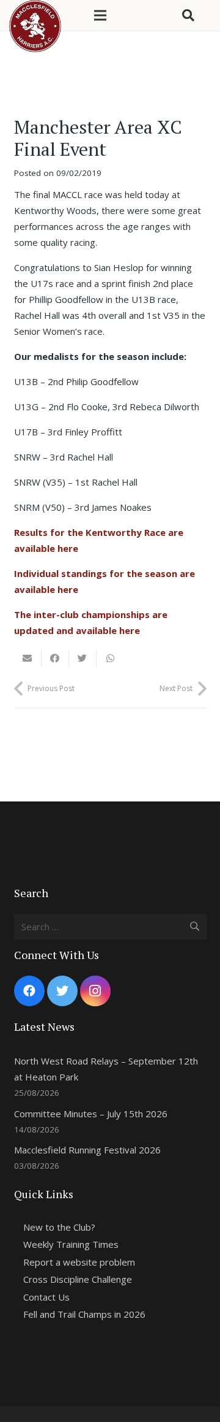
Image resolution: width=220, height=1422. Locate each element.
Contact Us (46, 1297)
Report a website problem (79, 1262)
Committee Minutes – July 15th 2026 (90, 1113)
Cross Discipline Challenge (77, 1279)
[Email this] (28, 658)
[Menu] (100, 15)
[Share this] (55, 658)
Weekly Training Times (71, 1244)
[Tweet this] (83, 658)
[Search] (188, 15)
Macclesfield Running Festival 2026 (87, 1150)
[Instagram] (95, 991)
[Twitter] (62, 991)
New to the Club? (59, 1227)
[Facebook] (29, 991)
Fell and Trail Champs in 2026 (84, 1314)
